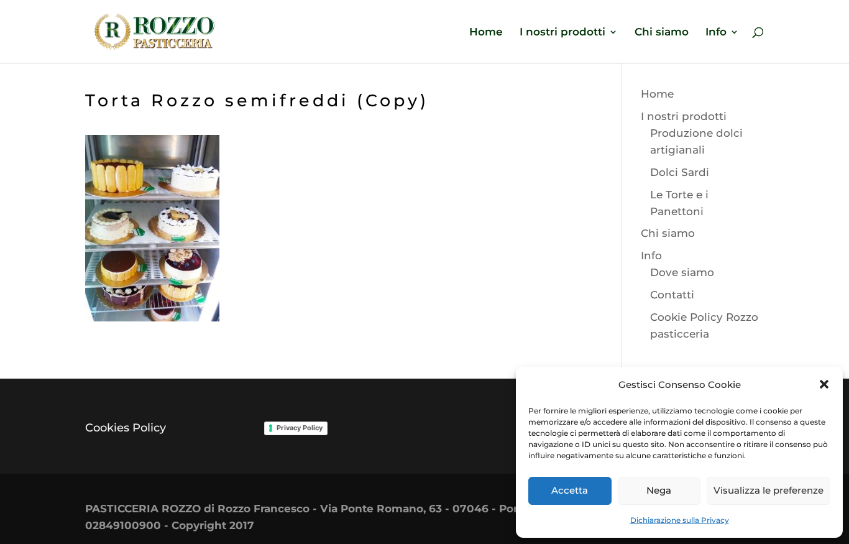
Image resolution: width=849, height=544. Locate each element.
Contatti (672, 294)
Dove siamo (682, 272)
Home (486, 32)
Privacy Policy (300, 427)
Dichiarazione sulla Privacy (679, 520)
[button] (824, 384)
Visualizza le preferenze (769, 490)
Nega (658, 490)
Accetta (569, 490)
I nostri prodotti (562, 32)
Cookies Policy (125, 428)
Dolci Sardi (679, 172)
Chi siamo (662, 32)
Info (716, 32)
